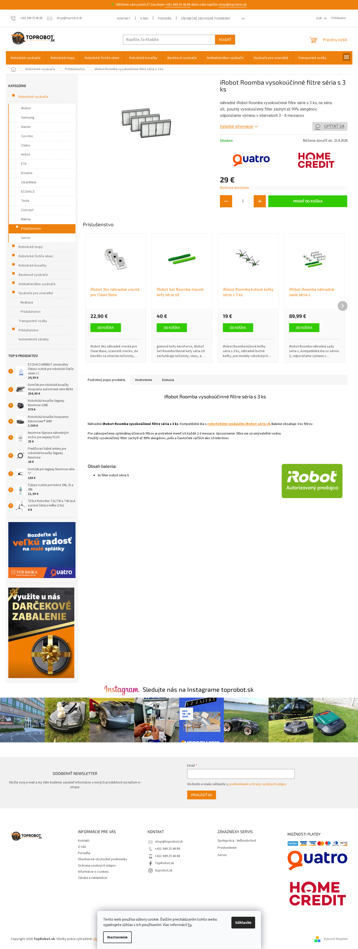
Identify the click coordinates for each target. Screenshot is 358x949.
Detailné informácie (236, 126)
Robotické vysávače (33, 96)
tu (190, 924)
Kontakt (123, 18)
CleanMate (28, 182)
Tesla (25, 200)
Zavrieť (253, 214)
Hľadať (225, 39)
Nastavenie (117, 937)
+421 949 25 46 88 (177, 4)
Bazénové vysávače (33, 274)
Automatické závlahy (34, 339)
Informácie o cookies (93, 871)
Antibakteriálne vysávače (37, 284)
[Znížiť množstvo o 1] (226, 201)
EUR (319, 18)
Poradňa (164, 18)
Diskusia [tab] (168, 380)
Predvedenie (227, 848)
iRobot (26, 108)
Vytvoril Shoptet (335, 939)
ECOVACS (28, 191)
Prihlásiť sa (201, 795)
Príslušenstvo (31, 228)
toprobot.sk (164, 870)
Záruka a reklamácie (92, 877)
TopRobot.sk (164, 863)
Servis (25, 237)
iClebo (25, 145)
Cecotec (27, 136)
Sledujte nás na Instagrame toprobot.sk (198, 689)
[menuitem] (25, 58)
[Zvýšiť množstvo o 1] (260, 201)
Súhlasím (243, 922)
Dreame (27, 173)
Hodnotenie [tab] (143, 380)
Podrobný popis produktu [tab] (106, 380)
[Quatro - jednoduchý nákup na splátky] (42, 550)
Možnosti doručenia (234, 188)
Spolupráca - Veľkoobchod (236, 840)
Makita (26, 219)
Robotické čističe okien (36, 256)
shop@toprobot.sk (233, 4)
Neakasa (27, 302)
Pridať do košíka (308, 201)
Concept (27, 210)
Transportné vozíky (33, 321)
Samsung (27, 117)
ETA (24, 163)
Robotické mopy (31, 247)
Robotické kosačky (33, 265)
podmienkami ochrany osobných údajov (258, 784)
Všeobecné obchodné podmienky (205, 18)
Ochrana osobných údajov (97, 865)
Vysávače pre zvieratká (36, 293)
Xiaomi (26, 126)
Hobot (25, 154)
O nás (144, 18)
